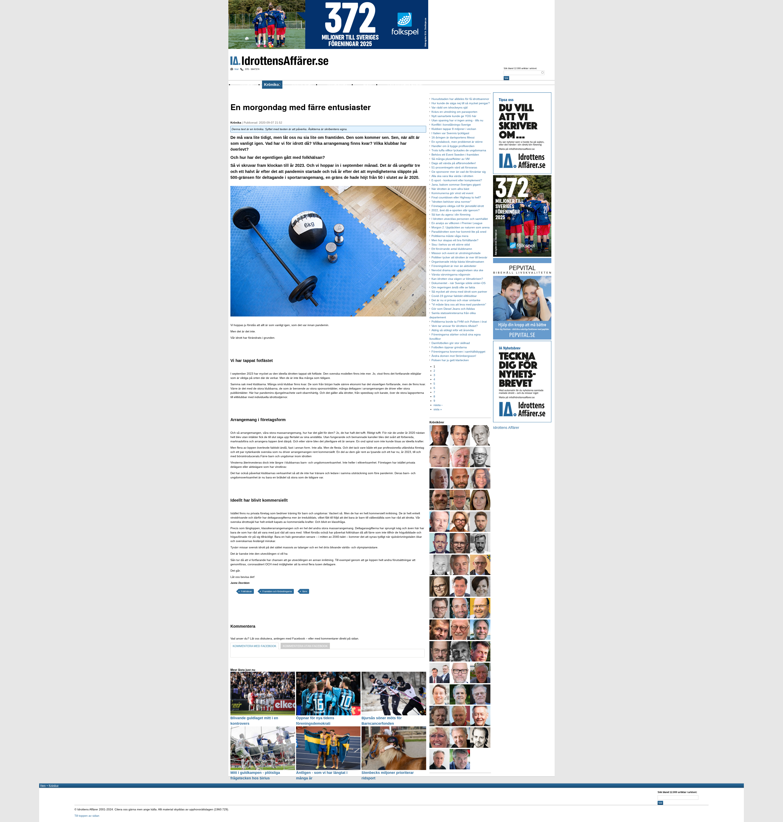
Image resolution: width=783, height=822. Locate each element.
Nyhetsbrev (337, 84)
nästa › (438, 405)
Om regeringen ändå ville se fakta (453, 287)
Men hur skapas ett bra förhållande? (454, 240)
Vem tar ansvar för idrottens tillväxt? (454, 325)
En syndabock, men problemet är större (457, 141)
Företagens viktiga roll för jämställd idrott (457, 206)
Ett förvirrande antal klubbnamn (451, 248)
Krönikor (272, 84)
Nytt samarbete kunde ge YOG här (453, 116)
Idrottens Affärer (279, 60)
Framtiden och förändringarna (277, 591)
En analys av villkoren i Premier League (456, 223)
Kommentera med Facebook (254, 646)
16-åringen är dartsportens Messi (452, 137)
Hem (43, 785)
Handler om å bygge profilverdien (452, 146)
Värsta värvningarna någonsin (450, 274)
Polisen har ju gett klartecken (450, 360)
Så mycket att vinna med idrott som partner (459, 291)
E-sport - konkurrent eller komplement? (456, 180)
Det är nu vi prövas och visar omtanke (455, 300)
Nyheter (247, 84)
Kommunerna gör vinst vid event (452, 193)
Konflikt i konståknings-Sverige (451, 124)
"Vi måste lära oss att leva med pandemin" (458, 304)
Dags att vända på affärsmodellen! (453, 163)
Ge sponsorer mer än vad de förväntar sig (458, 171)
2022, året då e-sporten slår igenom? (455, 210)
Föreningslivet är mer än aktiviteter (453, 266)
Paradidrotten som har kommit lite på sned (458, 231)
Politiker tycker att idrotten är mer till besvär (459, 257)
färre (304, 591)
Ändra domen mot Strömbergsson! (453, 355)
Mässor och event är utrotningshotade (456, 253)
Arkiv (367, 84)
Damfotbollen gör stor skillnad (450, 343)
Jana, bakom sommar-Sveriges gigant (456, 184)
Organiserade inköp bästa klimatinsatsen (457, 261)
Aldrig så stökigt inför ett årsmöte (452, 330)
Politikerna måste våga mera (449, 236)
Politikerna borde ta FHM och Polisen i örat (459, 321)
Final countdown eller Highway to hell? (456, 197)
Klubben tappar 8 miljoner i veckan (453, 129)
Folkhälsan (246, 591)
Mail (236, 69)
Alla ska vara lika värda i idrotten (452, 176)
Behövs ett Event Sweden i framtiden (455, 154)
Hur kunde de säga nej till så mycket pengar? (460, 103)
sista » (438, 409)
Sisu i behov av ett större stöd (450, 244)
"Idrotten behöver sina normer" (451, 201)
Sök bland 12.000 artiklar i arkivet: (520, 68)
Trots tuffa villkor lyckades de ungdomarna (458, 150)
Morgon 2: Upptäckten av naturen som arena (460, 227)
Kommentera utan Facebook (305, 646)
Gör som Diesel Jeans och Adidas (453, 308)
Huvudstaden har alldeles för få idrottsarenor (460, 99)
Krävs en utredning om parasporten (454, 111)
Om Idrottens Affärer (405, 84)
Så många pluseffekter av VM (450, 158)
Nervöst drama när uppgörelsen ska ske (457, 270)
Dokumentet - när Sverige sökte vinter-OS (458, 283)
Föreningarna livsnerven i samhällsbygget (458, 351)
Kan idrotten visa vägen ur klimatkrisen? (457, 278)
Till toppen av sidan (86, 815)
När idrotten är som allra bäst (450, 188)
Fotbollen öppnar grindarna (449, 347)
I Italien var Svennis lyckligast (450, 133)
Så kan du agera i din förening (450, 214)
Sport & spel (301, 84)
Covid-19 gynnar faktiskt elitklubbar (454, 296)
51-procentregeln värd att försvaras (454, 167)
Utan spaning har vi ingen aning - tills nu (457, 120)
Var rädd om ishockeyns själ (449, 107)
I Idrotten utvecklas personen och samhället (459, 218)
